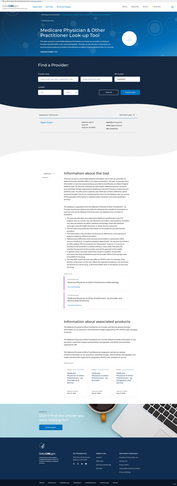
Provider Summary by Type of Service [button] (73, 15)
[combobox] (66, 92)
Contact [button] (99, 457)
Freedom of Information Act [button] (128, 457)
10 (134, 115)
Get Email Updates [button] (102, 465)
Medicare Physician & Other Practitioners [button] (98, 15)
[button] (74, 463)
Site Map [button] (99, 468)
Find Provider (130, 92)
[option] (76, 382)
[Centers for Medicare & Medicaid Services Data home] (15, 7)
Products (45, 177)
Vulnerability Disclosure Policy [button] (129, 468)
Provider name (43, 74)
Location (41, 87)
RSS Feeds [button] (99, 461)
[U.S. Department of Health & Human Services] (42, 446)
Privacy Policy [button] (124, 465)
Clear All (109, 92)
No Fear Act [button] (123, 461)
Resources (47, 174)
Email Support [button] (50, 427)
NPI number (119, 74)
